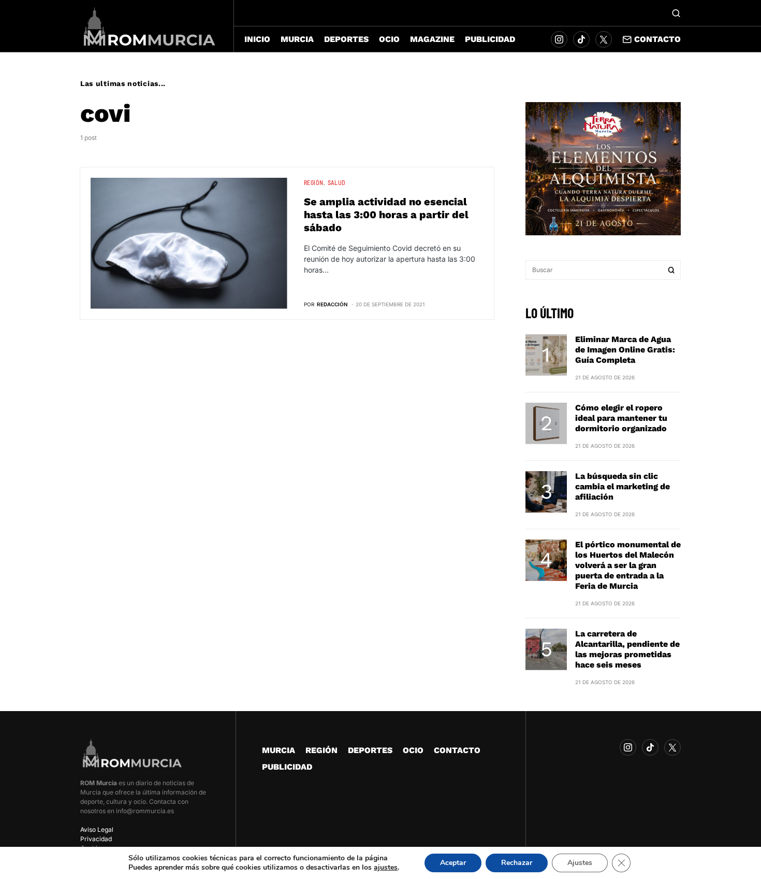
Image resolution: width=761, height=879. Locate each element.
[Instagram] (559, 39)
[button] (676, 13)
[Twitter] (603, 39)
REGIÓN (314, 182)
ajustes (386, 867)
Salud (337, 182)
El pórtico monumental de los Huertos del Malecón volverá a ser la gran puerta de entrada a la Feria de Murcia (628, 565)
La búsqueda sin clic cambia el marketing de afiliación (622, 486)
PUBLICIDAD (287, 767)
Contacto (657, 39)
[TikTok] (581, 39)
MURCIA (278, 750)
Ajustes (579, 863)
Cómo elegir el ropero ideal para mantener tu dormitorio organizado (621, 418)
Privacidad (96, 839)
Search (671, 270)
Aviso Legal (96, 829)
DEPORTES (370, 750)
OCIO (413, 750)
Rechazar (516, 863)
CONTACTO (457, 750)
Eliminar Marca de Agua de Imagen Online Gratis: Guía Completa (625, 349)
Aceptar (453, 863)
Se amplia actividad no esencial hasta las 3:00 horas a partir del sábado (386, 214)
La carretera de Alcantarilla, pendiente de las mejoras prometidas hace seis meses (627, 649)
